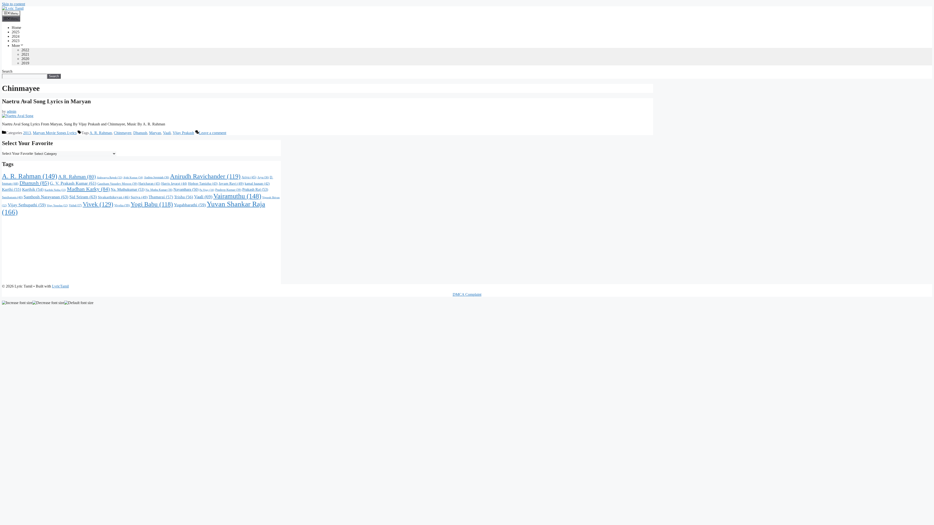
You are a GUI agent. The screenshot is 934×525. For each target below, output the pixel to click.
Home (16, 28)
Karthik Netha (55, 189)
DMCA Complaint (467, 294)
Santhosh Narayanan (46, 196)
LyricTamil (60, 286)
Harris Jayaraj (174, 183)
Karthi (11, 189)
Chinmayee (122, 133)
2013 (27, 133)
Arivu (249, 177)
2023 (15, 41)
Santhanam (12, 197)
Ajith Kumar (133, 177)
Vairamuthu (237, 196)
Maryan (155, 133)
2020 (25, 59)
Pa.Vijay (206, 189)
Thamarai (161, 197)
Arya (263, 177)
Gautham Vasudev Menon (117, 183)
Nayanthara (185, 189)
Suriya (139, 197)
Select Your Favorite (17, 153)
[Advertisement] (141, 250)
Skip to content (13, 4)
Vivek (98, 204)
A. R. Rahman (101, 133)
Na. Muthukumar (127, 189)
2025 (15, 32)
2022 (25, 50)
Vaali (167, 133)
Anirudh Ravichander (205, 176)
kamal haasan (257, 183)
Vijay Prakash (183, 133)
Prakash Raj (255, 189)
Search (7, 71)
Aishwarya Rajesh (109, 177)
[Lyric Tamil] (13, 8)
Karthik (33, 189)
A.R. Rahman (77, 177)
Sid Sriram (83, 196)
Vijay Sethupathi (27, 204)
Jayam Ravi (231, 183)
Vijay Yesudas (57, 205)
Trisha (183, 197)
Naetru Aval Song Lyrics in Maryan (46, 101)
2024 (15, 36)
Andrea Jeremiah (156, 177)
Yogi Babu (152, 204)
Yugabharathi (190, 204)
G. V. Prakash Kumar (73, 183)
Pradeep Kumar (228, 190)
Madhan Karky (88, 189)
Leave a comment (212, 133)
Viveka (122, 205)
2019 (25, 63)
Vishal (75, 205)
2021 (25, 54)
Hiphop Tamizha (203, 183)
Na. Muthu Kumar (158, 190)
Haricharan (149, 183)
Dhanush (140, 133)
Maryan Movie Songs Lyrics (55, 133)
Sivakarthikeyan (114, 197)
